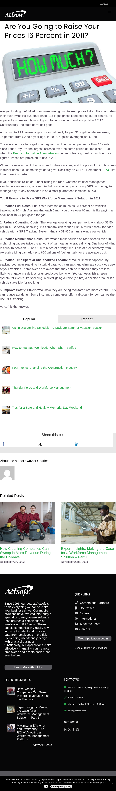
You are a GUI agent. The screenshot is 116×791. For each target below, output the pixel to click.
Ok (46, 786)
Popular (29, 319)
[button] (2, 533)
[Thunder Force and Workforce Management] (6, 388)
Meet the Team (90, 624)
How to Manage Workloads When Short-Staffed (44, 347)
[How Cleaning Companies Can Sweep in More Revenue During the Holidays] (27, 523)
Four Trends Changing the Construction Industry (44, 367)
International (88, 618)
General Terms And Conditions (91, 648)
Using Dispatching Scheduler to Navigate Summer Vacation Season (57, 327)
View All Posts (42, 745)
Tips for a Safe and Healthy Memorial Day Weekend (47, 407)
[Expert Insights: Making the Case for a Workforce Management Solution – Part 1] (88, 523)
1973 (105, 170)
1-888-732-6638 (75, 697)
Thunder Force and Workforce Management (41, 387)
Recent (87, 319)
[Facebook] (3, 444)
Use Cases (87, 608)
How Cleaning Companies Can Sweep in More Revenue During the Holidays (25, 553)
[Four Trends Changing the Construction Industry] (6, 368)
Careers (84, 629)
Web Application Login (93, 638)
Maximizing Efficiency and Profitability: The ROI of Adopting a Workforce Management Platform (33, 732)
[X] (40, 444)
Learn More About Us (28, 667)
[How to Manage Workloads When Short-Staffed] (6, 348)
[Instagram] (77, 729)
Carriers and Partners (94, 602)
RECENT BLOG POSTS (18, 680)
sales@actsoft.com (77, 710)
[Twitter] (69, 729)
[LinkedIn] (76, 444)
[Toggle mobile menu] (109, 12)
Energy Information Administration (36, 153)
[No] (112, 783)
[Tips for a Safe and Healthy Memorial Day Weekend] (6, 408)
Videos (84, 613)
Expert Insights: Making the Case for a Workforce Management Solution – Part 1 (87, 553)
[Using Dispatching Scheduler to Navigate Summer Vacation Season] (6, 328)
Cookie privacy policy (61, 786)
